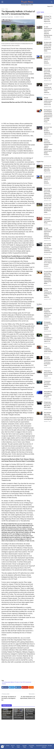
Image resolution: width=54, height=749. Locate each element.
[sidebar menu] (2, 2)
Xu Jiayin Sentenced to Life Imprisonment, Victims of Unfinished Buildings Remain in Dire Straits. (48, 32)
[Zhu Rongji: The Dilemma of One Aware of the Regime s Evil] (39, 17)
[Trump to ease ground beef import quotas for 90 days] (39, 218)
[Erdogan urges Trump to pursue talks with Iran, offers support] (39, 403)
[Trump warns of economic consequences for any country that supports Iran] (39, 335)
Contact (7, 745)
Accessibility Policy (31, 746)
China (6, 9)
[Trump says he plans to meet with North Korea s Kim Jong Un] (39, 371)
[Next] (32, 714)
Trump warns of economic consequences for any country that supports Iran (48, 338)
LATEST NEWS (40, 12)
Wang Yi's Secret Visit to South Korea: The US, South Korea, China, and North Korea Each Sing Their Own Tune (48, 73)
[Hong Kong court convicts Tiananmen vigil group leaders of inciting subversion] (39, 84)
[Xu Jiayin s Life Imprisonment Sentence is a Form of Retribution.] (39, 57)
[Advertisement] (18, 113)
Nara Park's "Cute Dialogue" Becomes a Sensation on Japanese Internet (48, 131)
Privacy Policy (18, 746)
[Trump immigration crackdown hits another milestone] (39, 347)
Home (2, 9)
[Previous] (3, 714)
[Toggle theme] (2, 746)
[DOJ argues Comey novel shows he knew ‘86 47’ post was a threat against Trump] (39, 358)
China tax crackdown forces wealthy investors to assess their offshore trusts (48, 101)
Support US (50, 6)
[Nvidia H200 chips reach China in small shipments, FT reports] (39, 392)
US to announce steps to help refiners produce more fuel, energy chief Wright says (48, 416)
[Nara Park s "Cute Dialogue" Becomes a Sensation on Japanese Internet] (39, 129)
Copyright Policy (24, 746)
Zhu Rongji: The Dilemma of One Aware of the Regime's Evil (8, 698)
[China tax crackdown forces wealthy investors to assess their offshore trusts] (39, 98)
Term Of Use (13, 746)
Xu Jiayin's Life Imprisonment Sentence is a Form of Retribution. (47, 60)
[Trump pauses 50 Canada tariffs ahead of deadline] (39, 382)
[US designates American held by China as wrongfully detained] (39, 323)
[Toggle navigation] (52, 2)
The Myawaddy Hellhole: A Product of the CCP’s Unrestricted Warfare (16, 683)
